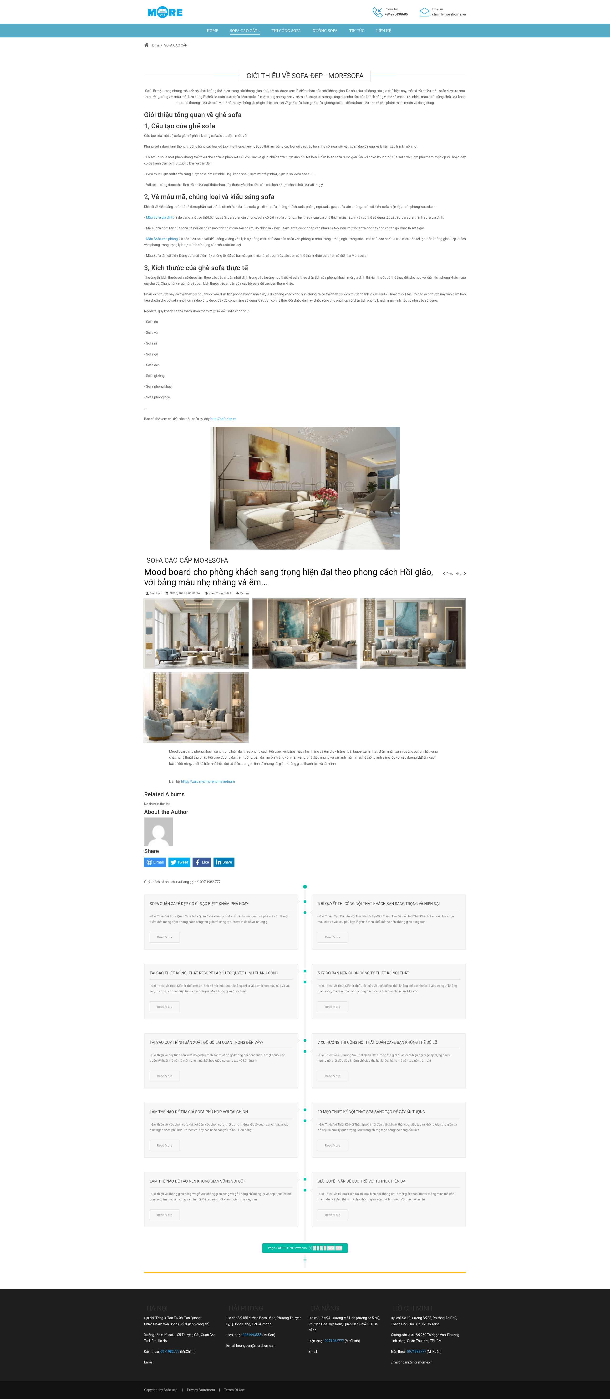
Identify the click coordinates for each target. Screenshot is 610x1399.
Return (244, 593)
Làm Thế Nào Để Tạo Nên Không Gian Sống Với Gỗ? (197, 1181)
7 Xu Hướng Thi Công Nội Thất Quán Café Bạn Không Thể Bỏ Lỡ (377, 1042)
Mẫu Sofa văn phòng (162, 239)
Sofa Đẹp (171, 1390)
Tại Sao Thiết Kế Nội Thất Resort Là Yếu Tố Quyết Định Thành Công (214, 973)
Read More (164, 937)
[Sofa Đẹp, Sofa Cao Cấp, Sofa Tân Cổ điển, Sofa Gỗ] (165, 12)
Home (155, 45)
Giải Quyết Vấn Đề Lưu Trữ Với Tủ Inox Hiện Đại (362, 1181)
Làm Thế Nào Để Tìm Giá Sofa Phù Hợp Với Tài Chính (199, 1112)
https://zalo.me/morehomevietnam (208, 781)
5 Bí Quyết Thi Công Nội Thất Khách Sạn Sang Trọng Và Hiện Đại (379, 903)
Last (339, 1248)
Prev (450, 574)
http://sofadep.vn (223, 419)
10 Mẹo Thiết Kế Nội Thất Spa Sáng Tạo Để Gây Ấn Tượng (371, 1112)
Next (459, 574)
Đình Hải (155, 593)
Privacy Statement (201, 1390)
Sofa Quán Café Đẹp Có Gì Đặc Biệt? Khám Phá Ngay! (199, 903)
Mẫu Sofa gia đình (159, 217)
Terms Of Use (234, 1390)
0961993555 (252, 1335)
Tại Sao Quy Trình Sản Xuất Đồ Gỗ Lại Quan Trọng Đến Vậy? (206, 1042)
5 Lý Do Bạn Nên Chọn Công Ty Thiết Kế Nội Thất (363, 973)
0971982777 (169, 1351)
